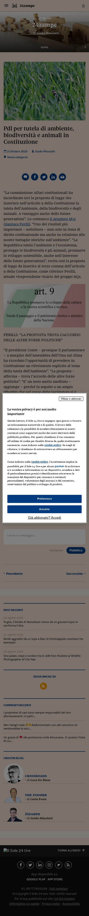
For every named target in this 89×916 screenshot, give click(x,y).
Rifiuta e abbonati (71, 398)
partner (59, 466)
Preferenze (44, 498)
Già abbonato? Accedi (44, 517)
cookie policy (52, 445)
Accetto (44, 509)
